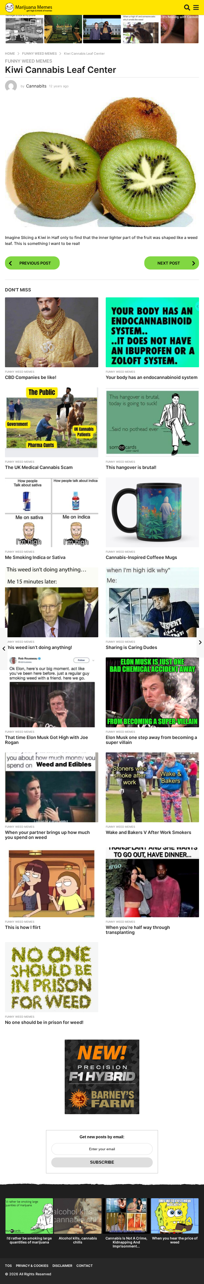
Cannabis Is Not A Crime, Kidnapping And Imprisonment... (126, 1242)
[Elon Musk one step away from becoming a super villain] (152, 692)
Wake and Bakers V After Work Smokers (148, 832)
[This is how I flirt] (51, 882)
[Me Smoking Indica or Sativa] (51, 512)
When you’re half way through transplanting (138, 930)
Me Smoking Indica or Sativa (35, 557)
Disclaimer (62, 1266)
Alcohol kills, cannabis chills (78, 1240)
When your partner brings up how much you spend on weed (47, 835)
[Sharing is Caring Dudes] (152, 602)
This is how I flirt (23, 927)
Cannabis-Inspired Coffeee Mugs (141, 557)
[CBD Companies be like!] (51, 332)
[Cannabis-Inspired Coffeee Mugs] (152, 512)
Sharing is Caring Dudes (131, 647)
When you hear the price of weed (175, 1240)
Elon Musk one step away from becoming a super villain (151, 740)
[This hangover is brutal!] (152, 422)
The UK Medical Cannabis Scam (39, 467)
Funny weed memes (28, 61)
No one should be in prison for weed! (44, 1022)
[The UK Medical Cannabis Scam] (51, 422)
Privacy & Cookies (32, 1266)
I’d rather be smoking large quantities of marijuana (29, 1240)
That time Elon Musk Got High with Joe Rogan (46, 740)
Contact (84, 1266)
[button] (187, 7)
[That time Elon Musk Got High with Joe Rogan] (51, 692)
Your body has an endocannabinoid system (152, 377)
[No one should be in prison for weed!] (51, 977)
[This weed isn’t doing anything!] (51, 602)
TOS (8, 1266)
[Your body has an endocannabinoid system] (152, 332)
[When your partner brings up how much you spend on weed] (51, 787)
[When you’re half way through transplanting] (152, 882)
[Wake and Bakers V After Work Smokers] (152, 787)
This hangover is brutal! (131, 467)
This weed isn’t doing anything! (38, 647)
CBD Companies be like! (30, 377)
